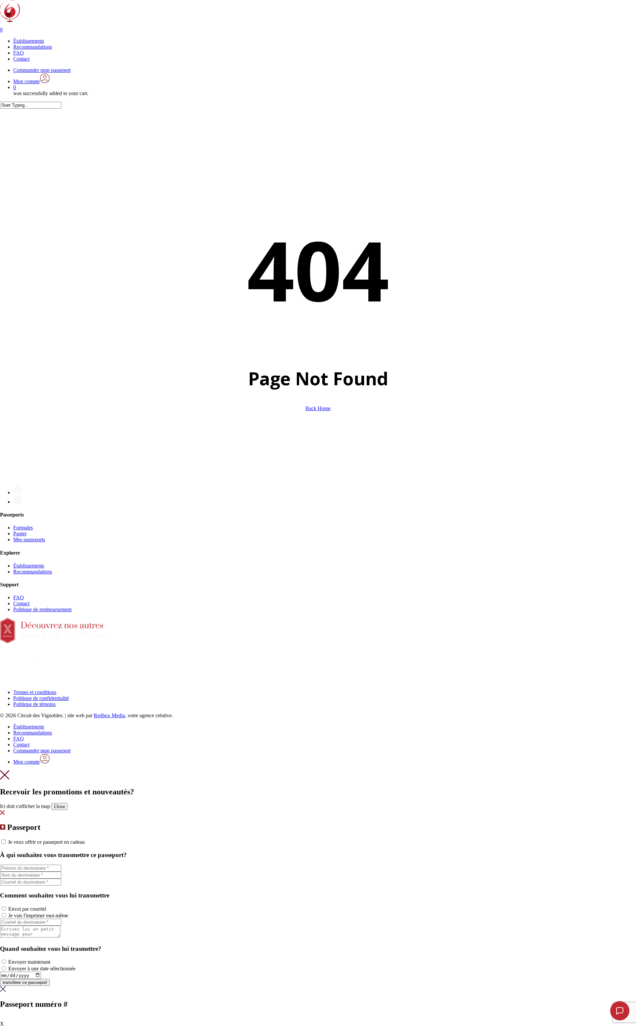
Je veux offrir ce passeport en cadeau (46, 842)
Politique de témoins (34, 704)
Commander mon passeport (42, 750)
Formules (23, 527)
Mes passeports (29, 539)
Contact (21, 603)
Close (59, 806)
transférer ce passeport (25, 982)
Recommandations (32, 571)
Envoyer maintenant (29, 962)
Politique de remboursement (42, 609)
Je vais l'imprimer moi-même (38, 915)
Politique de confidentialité (41, 698)
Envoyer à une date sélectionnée (42, 968)
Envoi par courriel (27, 909)
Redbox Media (109, 715)
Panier (19, 533)
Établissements (28, 565)
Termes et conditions (34, 692)
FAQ (18, 597)
